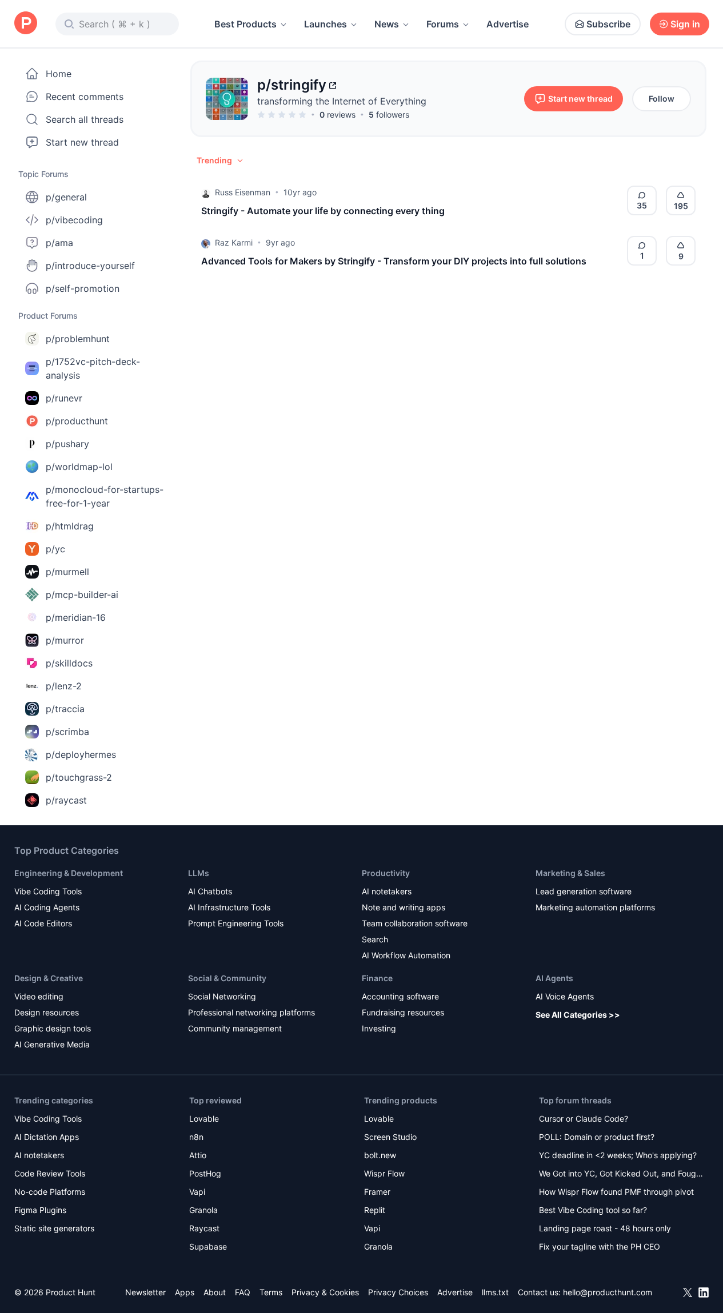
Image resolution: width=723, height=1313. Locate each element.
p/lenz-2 (64, 686)
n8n (196, 1137)
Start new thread (82, 142)
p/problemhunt (78, 338)
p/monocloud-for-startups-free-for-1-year (104, 496)
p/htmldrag (70, 526)
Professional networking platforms (251, 1012)
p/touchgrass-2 (79, 777)
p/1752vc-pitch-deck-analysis (93, 368)
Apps (184, 1292)
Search (375, 939)
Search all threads (84, 119)
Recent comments (84, 96)
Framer (377, 1191)
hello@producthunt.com (607, 1292)
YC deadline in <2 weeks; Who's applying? (618, 1155)
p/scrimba (67, 731)
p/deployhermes (81, 754)
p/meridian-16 (76, 617)
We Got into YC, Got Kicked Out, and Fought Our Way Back (621, 1175)
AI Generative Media (52, 1044)
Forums (442, 24)
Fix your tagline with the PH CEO (599, 1246)
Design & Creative (48, 978)
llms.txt (495, 1292)
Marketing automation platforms (595, 907)
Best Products (245, 24)
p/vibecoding (74, 220)
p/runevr (64, 398)
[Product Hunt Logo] (25, 23)
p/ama (59, 242)
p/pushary (67, 443)
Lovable (204, 1118)
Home (58, 73)
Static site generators (54, 1228)
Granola (203, 1210)
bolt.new (380, 1155)
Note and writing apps (403, 907)
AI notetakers (387, 891)
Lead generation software (584, 891)
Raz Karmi (234, 242)
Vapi (197, 1191)
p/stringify (291, 85)
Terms (270, 1292)
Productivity (386, 873)
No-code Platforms (49, 1191)
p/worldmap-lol (79, 466)
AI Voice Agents (565, 996)
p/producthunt (77, 421)
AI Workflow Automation (406, 955)
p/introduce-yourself (90, 265)
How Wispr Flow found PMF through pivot (616, 1191)
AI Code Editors (43, 923)
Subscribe (608, 24)
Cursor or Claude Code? (583, 1118)
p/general (66, 197)
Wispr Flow (384, 1173)
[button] (221, 160)
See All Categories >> (578, 1014)
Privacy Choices (398, 1292)
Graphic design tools (52, 1028)
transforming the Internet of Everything (341, 101)
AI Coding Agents (46, 907)
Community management (235, 1028)
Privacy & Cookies (325, 1292)
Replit (374, 1210)
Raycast (204, 1228)
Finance (377, 978)
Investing (379, 1028)
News (386, 24)
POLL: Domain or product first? (596, 1137)
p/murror (65, 640)
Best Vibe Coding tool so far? (593, 1210)
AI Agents (554, 978)
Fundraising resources (403, 1012)
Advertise (507, 24)
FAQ (242, 1292)
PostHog (205, 1173)
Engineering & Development (68, 873)
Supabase (208, 1246)
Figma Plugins (40, 1210)
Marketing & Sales (570, 873)
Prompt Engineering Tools (235, 923)
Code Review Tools (49, 1173)
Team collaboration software (415, 923)
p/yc (55, 549)
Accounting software (400, 996)
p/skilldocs (69, 663)
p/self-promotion (82, 288)
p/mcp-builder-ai (82, 594)
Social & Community (227, 978)
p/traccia (65, 708)
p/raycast (66, 800)
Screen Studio (390, 1137)
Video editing (38, 996)
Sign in (685, 24)
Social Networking (222, 996)
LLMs (198, 873)
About (214, 1292)
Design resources (46, 1012)
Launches (325, 24)
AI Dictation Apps (46, 1137)
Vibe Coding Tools (48, 891)
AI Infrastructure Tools (229, 907)
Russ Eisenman (242, 192)
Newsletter (145, 1292)
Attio (197, 1155)
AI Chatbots (210, 891)
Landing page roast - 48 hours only (605, 1228)
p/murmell (67, 571)
